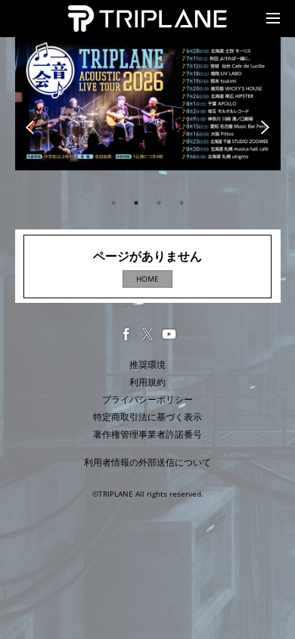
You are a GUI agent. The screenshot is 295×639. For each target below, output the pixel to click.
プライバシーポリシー (147, 399)
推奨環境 (147, 364)
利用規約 (147, 382)
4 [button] (181, 202)
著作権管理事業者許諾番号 (147, 434)
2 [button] (136, 202)
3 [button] (158, 202)
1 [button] (113, 202)
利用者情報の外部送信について (147, 462)
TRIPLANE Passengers (119, 14)
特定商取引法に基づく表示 (147, 416)
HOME (147, 278)
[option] (148, 103)
